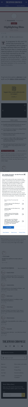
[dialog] (14, 203)
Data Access (14, 232)
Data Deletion (6, 232)
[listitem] (14, 200)
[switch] (22, 204)
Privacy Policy (22, 232)
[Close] (25, 174)
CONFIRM (8, 227)
